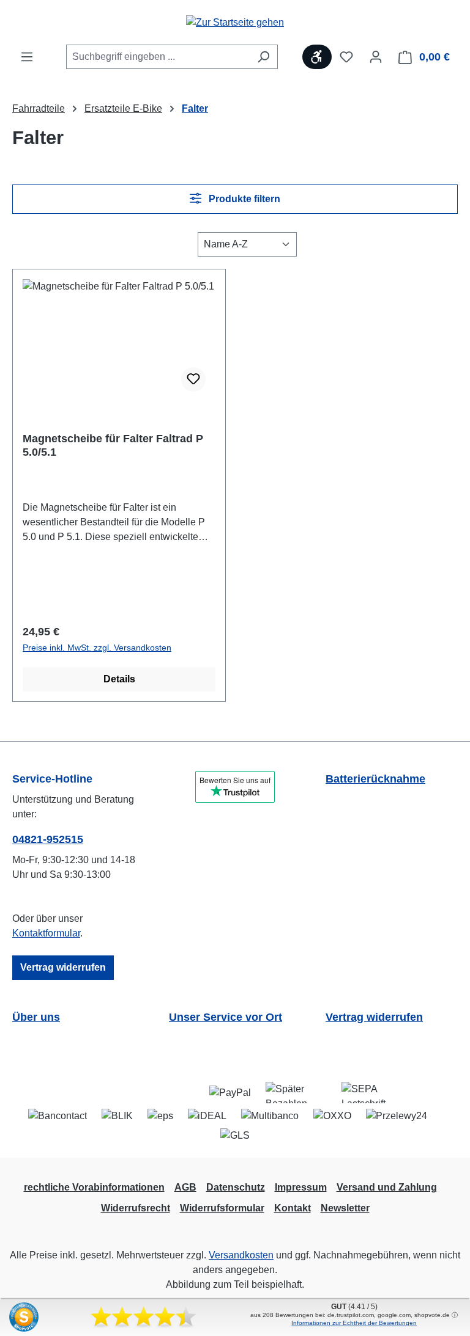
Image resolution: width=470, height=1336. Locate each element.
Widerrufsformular (222, 1208)
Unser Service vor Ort (225, 1017)
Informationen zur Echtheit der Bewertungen (354, 1323)
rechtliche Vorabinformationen (94, 1187)
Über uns (36, 1017)
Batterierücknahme (375, 779)
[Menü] (27, 57)
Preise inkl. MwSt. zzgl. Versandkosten (97, 647)
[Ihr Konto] (375, 57)
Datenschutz (235, 1187)
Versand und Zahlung (387, 1187)
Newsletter (345, 1208)
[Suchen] (263, 57)
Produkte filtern (243, 199)
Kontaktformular (46, 933)
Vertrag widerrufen (63, 967)
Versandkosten (241, 1255)
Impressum (301, 1187)
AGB (185, 1187)
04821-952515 (47, 839)
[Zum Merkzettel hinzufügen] (193, 379)
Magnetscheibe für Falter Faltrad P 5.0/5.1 (113, 445)
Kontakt (292, 1208)
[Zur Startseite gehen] (235, 22)
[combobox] (158, 57)
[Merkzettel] (346, 57)
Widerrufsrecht (135, 1208)
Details (119, 679)
